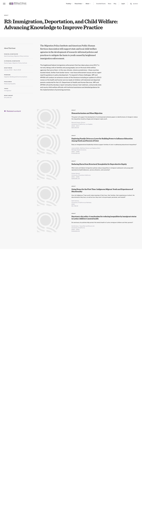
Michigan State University (78, 150)
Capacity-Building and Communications (15, 76)
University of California (78, 227)
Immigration (7, 90)
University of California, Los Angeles (81, 124)
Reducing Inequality (10, 83)
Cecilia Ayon (75, 226)
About (87, 3)
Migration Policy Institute (21, 56)
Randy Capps (8, 63)
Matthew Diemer (85, 148)
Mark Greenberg (8, 56)
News (109, 3)
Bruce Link (91, 226)
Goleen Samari (75, 173)
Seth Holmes (75, 200)
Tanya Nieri (82, 226)
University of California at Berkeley (81, 202)
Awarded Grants (101, 3)
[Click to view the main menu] (4, 3)
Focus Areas (78, 3)
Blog (115, 3)
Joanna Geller (75, 148)
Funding (68, 3)
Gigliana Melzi (96, 148)
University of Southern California (80, 175)
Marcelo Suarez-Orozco (78, 122)
